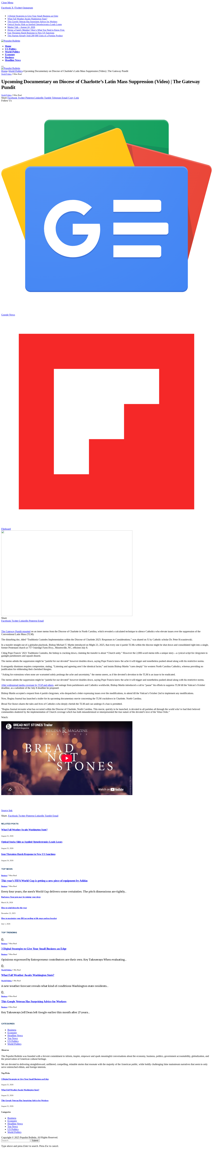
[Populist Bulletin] (10, 40)
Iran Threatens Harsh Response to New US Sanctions (30, 33)
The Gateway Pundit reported (15, 631)
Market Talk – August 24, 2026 (21, 27)
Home (8, 46)
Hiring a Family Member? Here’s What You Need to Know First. (36, 30)
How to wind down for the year (14, 908)
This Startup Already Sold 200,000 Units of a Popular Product (35, 35)
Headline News (13, 60)
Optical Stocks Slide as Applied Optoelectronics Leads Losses (34, 24)
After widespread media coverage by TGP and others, (27, 685)
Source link (6, 810)
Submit (35, 1140)
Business (9, 57)
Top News (12, 1038)
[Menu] (2, 66)
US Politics (10, 49)
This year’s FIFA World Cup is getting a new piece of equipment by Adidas (44, 880)
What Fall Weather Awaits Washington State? (27, 19)
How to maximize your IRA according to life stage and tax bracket (29, 918)
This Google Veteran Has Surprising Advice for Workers (32, 21)
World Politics (12, 51)
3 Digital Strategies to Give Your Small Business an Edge (32, 16)
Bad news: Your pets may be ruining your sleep (20, 897)
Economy (10, 54)
